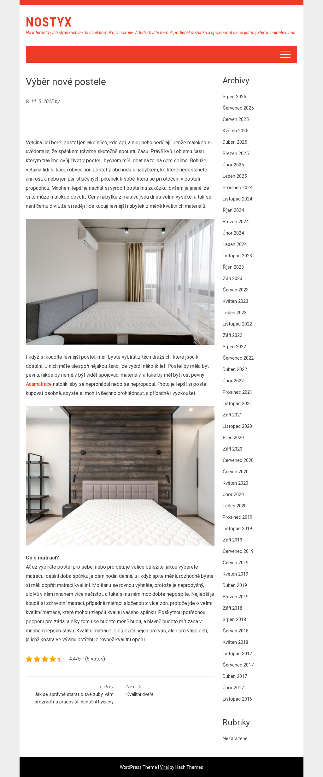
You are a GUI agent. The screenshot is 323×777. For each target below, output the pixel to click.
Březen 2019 (236, 597)
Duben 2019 (235, 585)
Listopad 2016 (237, 699)
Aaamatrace (39, 384)
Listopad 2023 (237, 256)
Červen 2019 (236, 562)
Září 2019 (232, 540)
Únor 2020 (233, 494)
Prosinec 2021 (237, 392)
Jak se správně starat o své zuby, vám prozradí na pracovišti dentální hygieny (74, 694)
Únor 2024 (233, 233)
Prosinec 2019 (237, 517)
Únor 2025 (233, 165)
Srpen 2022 (234, 347)
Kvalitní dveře (140, 690)
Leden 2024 (235, 244)
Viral (164, 767)
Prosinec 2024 (237, 187)
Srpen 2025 (234, 96)
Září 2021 (232, 415)
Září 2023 (232, 278)
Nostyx (49, 22)
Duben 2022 (235, 369)
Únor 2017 (233, 687)
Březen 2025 (236, 153)
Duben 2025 (235, 142)
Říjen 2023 (233, 267)
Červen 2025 (236, 119)
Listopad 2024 (237, 199)
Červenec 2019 (238, 551)
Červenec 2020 (238, 460)
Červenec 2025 (238, 108)
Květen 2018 (235, 642)
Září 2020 (232, 449)
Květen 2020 (235, 483)
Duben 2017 (235, 676)
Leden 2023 (235, 312)
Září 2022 (232, 335)
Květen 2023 (235, 301)
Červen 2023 (236, 290)
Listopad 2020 (237, 426)
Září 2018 (232, 608)
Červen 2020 (236, 472)
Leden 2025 (235, 176)
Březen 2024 (236, 221)
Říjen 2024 (233, 210)
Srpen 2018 (234, 619)
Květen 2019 (235, 574)
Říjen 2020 (233, 437)
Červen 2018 (236, 631)
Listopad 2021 (237, 403)
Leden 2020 (235, 506)
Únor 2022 (233, 381)
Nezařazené (235, 738)
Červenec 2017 (238, 665)
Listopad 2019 (237, 528)
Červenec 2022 (238, 358)
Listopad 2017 (237, 653)
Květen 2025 (235, 131)
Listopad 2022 (237, 324)
